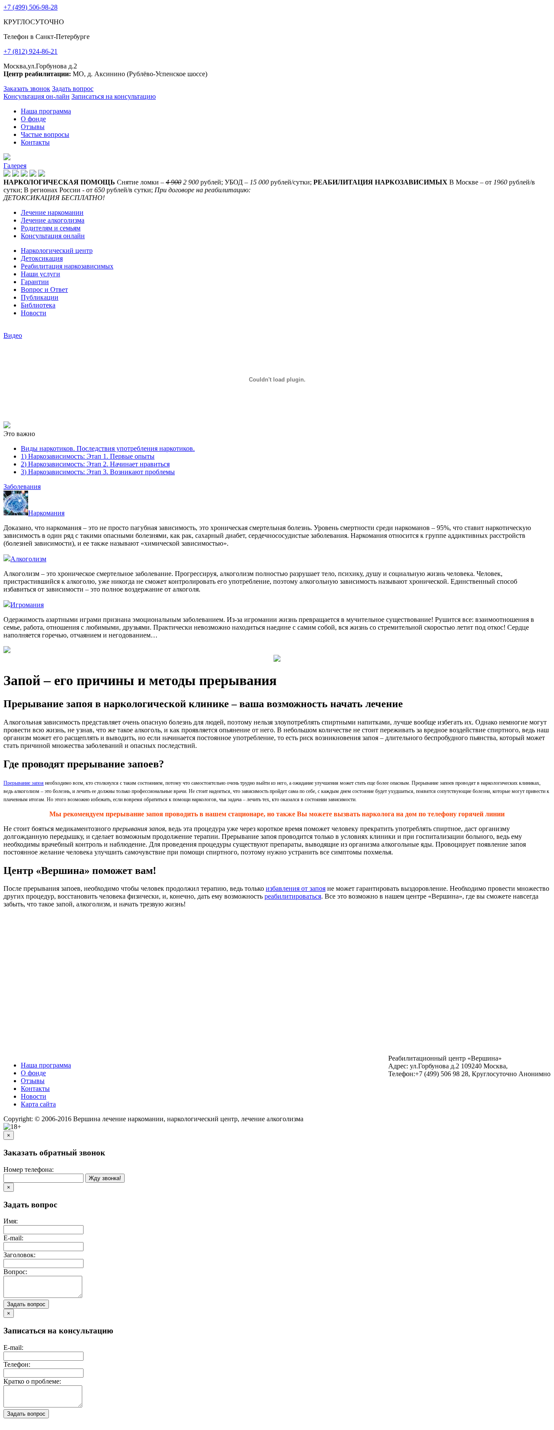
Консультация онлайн (53, 235)
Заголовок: (19, 1255)
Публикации (39, 297)
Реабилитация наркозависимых (67, 266)
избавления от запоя (295, 888)
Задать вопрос (72, 88)
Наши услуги (40, 274)
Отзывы (33, 126)
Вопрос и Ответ (44, 289)
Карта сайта (38, 1104)
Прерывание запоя (23, 783)
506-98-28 (30, 7)
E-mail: (13, 1238)
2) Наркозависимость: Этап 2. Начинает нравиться (95, 464)
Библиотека (38, 305)
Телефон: (16, 1364)
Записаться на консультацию (113, 96)
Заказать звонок (26, 88)
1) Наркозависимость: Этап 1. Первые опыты (88, 456)
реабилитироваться (292, 896)
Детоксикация (42, 258)
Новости (33, 313)
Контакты (35, 142)
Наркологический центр (57, 250)
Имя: (10, 1221)
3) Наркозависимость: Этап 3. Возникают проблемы (98, 472)
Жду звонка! (105, 1178)
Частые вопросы (45, 134)
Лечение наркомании (52, 212)
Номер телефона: (28, 1169)
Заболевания (22, 486)
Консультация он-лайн (36, 96)
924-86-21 (30, 51)
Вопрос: (15, 1271)
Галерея (14, 165)
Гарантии (35, 281)
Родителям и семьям (51, 228)
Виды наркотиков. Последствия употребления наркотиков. (108, 448)
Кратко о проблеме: (32, 1381)
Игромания (27, 604)
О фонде (33, 119)
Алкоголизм (28, 559)
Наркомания (46, 513)
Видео (12, 335)
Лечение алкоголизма (52, 220)
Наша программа (46, 111)
